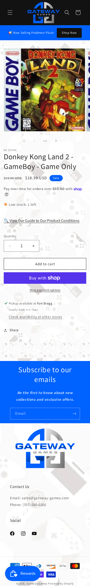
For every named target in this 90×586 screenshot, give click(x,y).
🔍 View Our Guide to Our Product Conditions (42, 220)
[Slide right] (56, 140)
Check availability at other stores (35, 316)
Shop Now (69, 32)
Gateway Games (37, 583)
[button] (10, 12)
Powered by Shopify (61, 583)
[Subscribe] (74, 414)
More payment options (45, 290)
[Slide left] (34, 140)
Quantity (10, 236)
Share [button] (14, 330)
